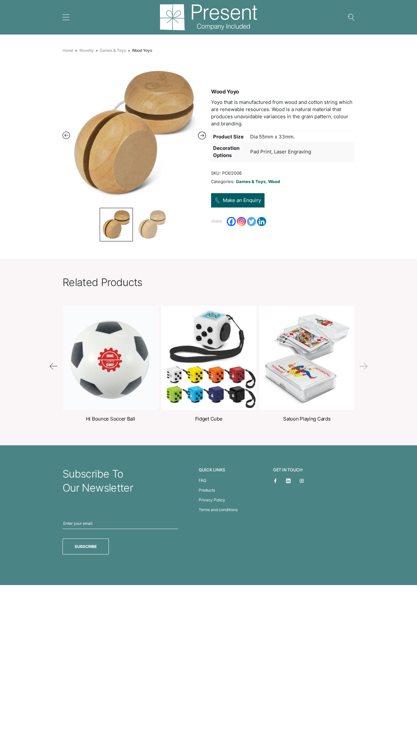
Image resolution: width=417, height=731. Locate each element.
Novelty (86, 50)
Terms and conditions (218, 509)
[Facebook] (231, 221)
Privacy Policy (212, 499)
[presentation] (53, 366)
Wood (274, 181)
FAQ (202, 480)
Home (68, 50)
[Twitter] (251, 221)
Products (207, 490)
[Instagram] (241, 221)
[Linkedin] (261, 221)
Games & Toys (113, 50)
